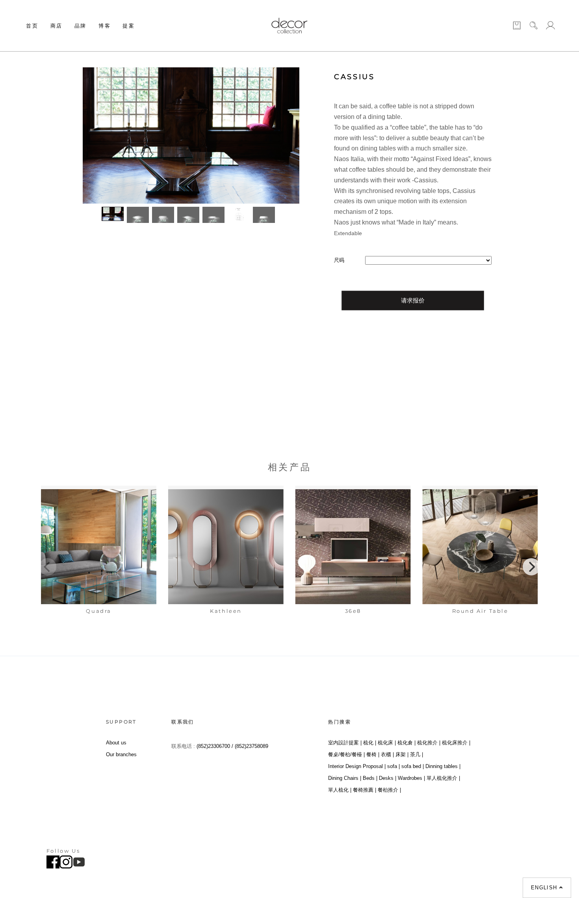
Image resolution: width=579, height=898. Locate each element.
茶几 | (416, 754)
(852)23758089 (252, 746)
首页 (32, 25)
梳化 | (369, 743)
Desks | (387, 778)
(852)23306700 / (216, 746)
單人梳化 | (339, 790)
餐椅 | (372, 754)
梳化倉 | (406, 743)
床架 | (401, 754)
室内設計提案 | (345, 743)
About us (116, 743)
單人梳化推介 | (443, 778)
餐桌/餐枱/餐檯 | (346, 754)
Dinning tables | (442, 766)
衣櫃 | (387, 754)
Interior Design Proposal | (357, 766)
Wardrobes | (411, 778)
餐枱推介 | (389, 790)
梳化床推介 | (456, 743)
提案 (128, 25)
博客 (104, 25)
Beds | (370, 778)
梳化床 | (387, 743)
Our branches (121, 754)
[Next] (531, 566)
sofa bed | (412, 766)
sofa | (393, 766)
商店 (56, 25)
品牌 (80, 25)
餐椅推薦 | (364, 790)
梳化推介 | (428, 743)
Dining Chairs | (344, 778)
